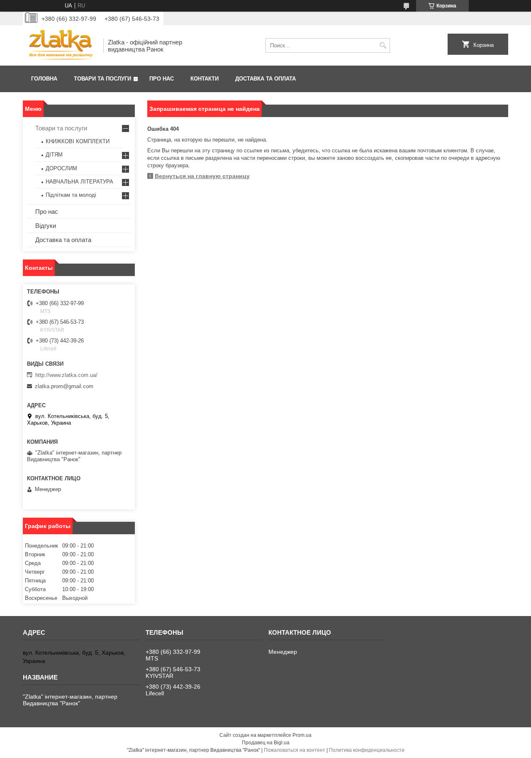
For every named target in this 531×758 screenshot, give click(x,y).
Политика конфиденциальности (366, 750)
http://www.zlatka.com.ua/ (66, 375)
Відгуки (45, 225)
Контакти (204, 79)
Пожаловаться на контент (294, 750)
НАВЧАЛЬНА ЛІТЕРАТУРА (79, 181)
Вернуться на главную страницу (202, 176)
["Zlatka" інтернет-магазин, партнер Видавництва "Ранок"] (60, 45)
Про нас (161, 79)
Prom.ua (302, 735)
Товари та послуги (102, 79)
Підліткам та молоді (71, 195)
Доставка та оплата (265, 79)
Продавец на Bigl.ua (266, 743)
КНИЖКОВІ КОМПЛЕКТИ (78, 141)
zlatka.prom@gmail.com (64, 386)
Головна (44, 79)
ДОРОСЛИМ (61, 168)
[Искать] (382, 45)
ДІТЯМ (54, 155)
